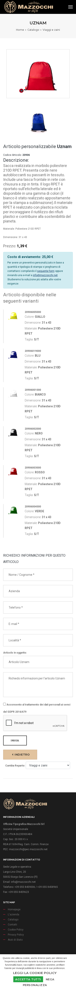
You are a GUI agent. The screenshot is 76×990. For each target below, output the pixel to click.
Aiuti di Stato (15, 939)
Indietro (22, 754)
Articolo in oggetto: (15, 652)
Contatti (12, 924)
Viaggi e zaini (51, 29)
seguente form (45, 271)
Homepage (14, 909)
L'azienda (13, 914)
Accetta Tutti (28, 979)
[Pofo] (28, 7)
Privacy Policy (16, 934)
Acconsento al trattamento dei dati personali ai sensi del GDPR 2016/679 (36, 708)
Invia (15, 740)
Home (20, 29)
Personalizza (35, 985)
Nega (50, 979)
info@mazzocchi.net (45, 275)
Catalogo (33, 29)
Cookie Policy (15, 929)
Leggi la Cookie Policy (35, 973)
